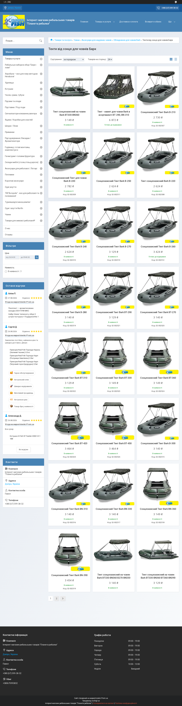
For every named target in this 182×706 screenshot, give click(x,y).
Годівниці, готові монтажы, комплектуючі (17, 148)
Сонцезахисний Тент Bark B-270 (113, 246)
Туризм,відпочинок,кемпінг (18, 202)
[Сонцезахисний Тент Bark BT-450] (114, 419)
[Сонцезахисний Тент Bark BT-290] (114, 288)
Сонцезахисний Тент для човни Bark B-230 (69, 179)
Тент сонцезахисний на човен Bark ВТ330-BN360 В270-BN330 (113, 576)
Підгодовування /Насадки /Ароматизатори (18, 139)
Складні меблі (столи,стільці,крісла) (21, 162)
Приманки (9, 132)
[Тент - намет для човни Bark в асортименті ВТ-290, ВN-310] (114, 87)
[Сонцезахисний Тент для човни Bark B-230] (69, 153)
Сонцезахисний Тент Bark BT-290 (114, 312)
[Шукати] (40, 40)
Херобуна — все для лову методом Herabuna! (21, 75)
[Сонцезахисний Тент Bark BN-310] (69, 484)
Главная (84, 22)
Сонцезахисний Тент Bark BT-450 (114, 443)
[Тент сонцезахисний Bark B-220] (158, 153)
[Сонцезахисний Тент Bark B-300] (158, 419)
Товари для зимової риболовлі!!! (20, 220)
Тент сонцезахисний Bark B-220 (158, 181)
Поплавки (9, 174)
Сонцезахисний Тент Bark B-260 (158, 246)
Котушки (9, 89)
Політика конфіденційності (126, 703)
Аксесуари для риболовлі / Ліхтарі (21, 168)
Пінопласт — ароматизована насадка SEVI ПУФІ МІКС (20, 309)
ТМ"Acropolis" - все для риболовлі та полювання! (22, 194)
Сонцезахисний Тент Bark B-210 (158, 112)
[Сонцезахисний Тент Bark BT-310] (69, 353)
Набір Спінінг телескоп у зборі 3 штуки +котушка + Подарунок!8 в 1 (23, 315)
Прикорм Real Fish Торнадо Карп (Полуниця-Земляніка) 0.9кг (24, 357)
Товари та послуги (63, 40)
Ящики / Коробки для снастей (19, 120)
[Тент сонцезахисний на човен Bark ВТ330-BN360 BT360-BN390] (158, 550)
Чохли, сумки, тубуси (14, 95)
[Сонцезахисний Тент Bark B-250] (114, 153)
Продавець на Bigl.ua (91, 701)
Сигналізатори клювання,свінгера (21, 113)
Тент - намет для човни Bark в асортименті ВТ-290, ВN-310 (113, 113)
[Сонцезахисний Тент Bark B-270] (114, 222)
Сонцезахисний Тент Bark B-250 (113, 181)
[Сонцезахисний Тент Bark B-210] (158, 87)
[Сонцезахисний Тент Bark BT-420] (69, 419)
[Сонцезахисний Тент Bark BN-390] (69, 550)
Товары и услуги (103, 22)
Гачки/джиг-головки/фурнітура (20, 156)
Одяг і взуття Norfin (14, 208)
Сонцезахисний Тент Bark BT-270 (158, 312)
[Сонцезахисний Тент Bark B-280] (69, 288)
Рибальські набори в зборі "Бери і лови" (20, 66)
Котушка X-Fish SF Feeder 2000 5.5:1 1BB (25, 437)
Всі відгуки (23, 449)
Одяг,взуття (10, 187)
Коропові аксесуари (14, 181)
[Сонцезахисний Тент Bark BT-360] (158, 353)
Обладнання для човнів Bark (127, 40)
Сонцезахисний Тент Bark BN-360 (158, 509)
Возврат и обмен (153, 22)
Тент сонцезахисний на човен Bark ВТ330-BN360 (69, 113)
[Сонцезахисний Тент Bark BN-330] (114, 484)
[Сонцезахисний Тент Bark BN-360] (158, 484)
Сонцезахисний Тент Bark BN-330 (114, 509)
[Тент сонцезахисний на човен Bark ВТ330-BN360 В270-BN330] (114, 550)
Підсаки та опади (13, 101)
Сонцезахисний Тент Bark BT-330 (114, 378)
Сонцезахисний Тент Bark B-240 (69, 246)
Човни (77, 40)
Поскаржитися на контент (103, 703)
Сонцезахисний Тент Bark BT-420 (69, 443)
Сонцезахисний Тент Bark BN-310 (69, 509)
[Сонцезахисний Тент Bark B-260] (158, 222)
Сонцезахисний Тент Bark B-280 (69, 312)
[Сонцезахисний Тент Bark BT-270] (158, 288)
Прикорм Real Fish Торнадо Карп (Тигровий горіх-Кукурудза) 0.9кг (24, 363)
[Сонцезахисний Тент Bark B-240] (69, 222)
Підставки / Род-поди (15, 107)
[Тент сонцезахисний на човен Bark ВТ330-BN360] (69, 87)
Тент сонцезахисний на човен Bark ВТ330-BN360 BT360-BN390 (158, 576)
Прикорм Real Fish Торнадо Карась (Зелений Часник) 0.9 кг (25, 351)
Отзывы (8, 234)
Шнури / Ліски (11, 126)
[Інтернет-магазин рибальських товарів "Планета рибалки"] (14, 22)
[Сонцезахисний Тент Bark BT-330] (114, 353)
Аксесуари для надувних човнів (96, 40)
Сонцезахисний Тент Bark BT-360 (158, 378)
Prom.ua (104, 698)
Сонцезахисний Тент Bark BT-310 (69, 378)
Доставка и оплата (128, 22)
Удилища (9, 83)
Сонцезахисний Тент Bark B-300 (158, 443)
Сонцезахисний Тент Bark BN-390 (69, 575)
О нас (7, 228)
